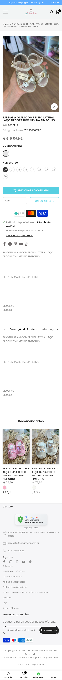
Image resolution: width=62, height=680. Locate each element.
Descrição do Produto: (23, 329)
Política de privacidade (15, 587)
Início (6, 24)
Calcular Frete (44, 201)
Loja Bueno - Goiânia (14, 571)
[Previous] (5, 329)
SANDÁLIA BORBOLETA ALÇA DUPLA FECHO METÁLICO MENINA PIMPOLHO (16, 474)
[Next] (57, 329)
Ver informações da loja (19, 235)
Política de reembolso (14, 581)
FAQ (5, 602)
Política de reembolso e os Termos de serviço (26, 592)
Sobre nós (8, 566)
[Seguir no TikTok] (26, 244)
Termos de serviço (12, 576)
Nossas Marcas (11, 608)
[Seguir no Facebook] (4, 244)
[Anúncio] (26, 2)
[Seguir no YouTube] (21, 244)
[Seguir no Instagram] (10, 244)
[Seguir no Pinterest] (15, 244)
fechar (55, 3)
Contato (7, 597)
